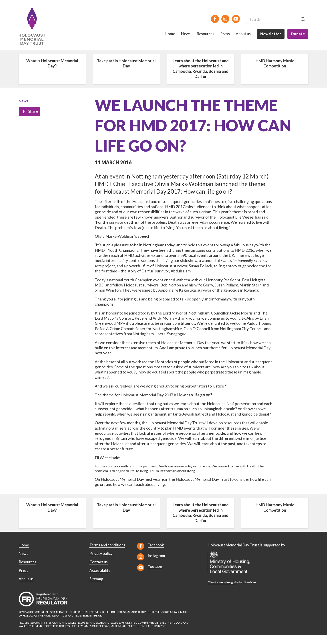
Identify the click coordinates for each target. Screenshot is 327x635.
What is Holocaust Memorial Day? (52, 63)
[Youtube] (236, 19)
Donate (298, 33)
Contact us (98, 562)
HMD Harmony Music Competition (275, 63)
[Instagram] (225, 19)
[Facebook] (215, 19)
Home (170, 33)
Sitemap (96, 578)
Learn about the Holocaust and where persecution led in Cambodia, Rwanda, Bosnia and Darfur (201, 68)
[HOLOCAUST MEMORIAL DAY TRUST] (37, 26)
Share (33, 111)
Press (225, 33)
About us (243, 33)
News (186, 33)
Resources (205, 33)
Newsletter (270, 33)
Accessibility (99, 570)
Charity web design (221, 582)
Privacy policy (101, 553)
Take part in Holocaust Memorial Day (126, 63)
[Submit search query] (303, 19)
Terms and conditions (107, 545)
